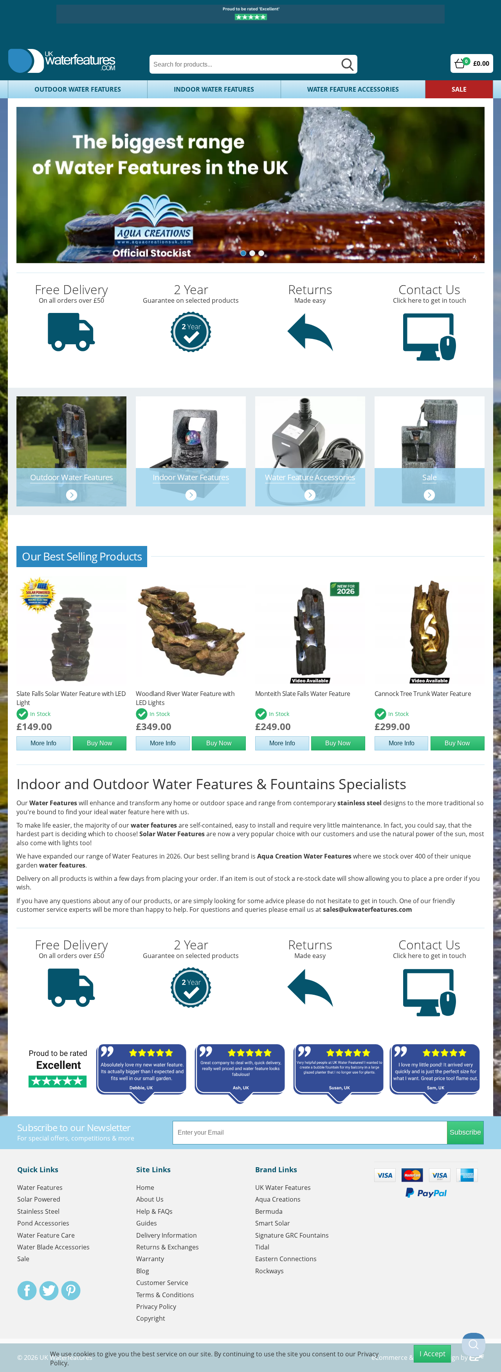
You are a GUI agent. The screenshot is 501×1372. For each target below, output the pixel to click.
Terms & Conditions (165, 1295)
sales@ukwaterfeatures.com (367, 909)
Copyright (150, 1318)
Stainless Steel (38, 1211)
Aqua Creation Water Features (304, 856)
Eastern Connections (286, 1259)
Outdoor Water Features (77, 89)
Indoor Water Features (214, 89)
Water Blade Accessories (53, 1247)
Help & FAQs (154, 1211)
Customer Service (162, 1282)
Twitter (49, 1290)
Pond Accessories (43, 1223)
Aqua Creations (278, 1199)
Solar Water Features (172, 834)
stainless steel (359, 803)
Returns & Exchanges (167, 1247)
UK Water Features (283, 1187)
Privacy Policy (156, 1306)
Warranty (150, 1259)
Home (145, 1187)
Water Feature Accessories (353, 89)
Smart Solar (272, 1223)
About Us (150, 1199)
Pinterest (71, 1290)
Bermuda (269, 1211)
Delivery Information (166, 1235)
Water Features (53, 803)
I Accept (432, 1353)
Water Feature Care (46, 1235)
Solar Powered (38, 1199)
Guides (146, 1223)
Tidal (262, 1247)
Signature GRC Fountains (292, 1235)
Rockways (269, 1271)
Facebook (27, 1290)
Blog (142, 1271)
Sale (459, 89)
